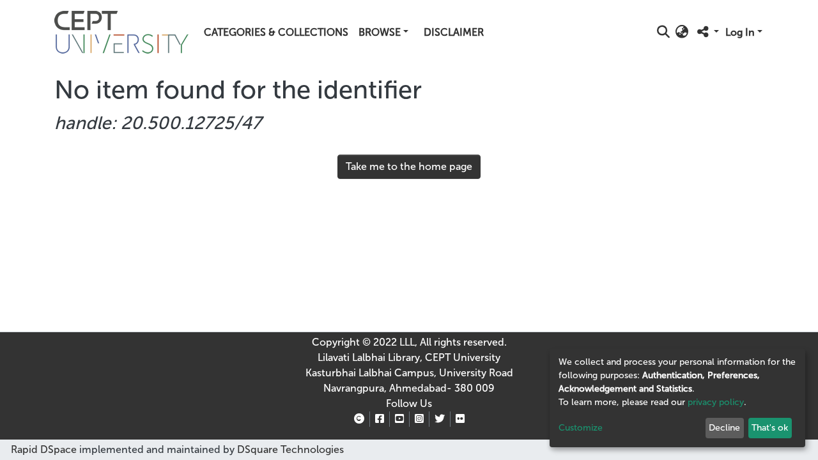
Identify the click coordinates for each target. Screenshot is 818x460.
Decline (724, 427)
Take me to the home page (409, 166)
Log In (740, 32)
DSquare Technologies (289, 449)
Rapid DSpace (44, 449)
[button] (682, 32)
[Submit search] (664, 32)
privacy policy (716, 402)
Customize (581, 427)
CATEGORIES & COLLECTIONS (276, 32)
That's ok (770, 427)
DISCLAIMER (454, 32)
